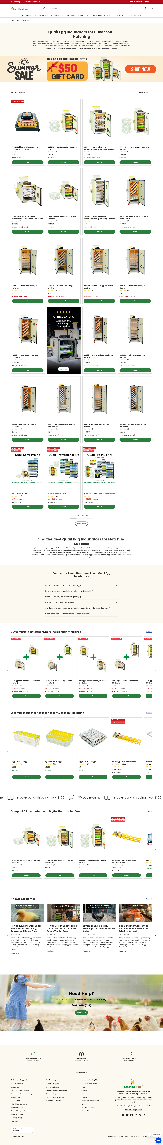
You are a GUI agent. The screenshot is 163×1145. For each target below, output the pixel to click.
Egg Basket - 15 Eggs (53, 762)
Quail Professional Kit (57, 494)
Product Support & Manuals (21, 1111)
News (84, 1094)
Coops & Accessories (100, 15)
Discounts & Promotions (20, 1090)
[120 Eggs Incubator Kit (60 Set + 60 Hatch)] (26, 657)
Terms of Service (147, 1136)
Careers (85, 1090)
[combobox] (86, 8)
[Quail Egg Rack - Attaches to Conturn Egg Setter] (126, 738)
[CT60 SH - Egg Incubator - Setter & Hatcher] (63, 190)
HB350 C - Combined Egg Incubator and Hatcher (98, 287)
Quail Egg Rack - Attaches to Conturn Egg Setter (124, 763)
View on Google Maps (133, 1110)
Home (12, 20)
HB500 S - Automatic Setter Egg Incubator (25, 425)
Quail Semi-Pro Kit (19, 494)
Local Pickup (15, 1097)
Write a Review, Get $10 (55, 1097)
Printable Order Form (19, 1104)
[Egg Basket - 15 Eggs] (59, 738)
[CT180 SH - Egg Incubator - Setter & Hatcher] (135, 121)
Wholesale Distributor (54, 1101)
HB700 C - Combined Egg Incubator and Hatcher (62, 425)
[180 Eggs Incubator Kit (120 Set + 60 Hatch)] (59, 657)
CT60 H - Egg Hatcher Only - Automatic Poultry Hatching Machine (27, 217)
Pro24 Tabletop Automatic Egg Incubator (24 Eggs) (25, 148)
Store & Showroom (89, 1107)
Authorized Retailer (53, 1087)
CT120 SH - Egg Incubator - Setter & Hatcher (62, 148)
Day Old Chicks (41, 15)
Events (84, 1097)
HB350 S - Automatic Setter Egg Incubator (25, 356)
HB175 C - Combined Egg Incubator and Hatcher (134, 217)
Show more (81, 524)
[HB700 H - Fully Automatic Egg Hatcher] (99, 398)
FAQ (83, 1104)
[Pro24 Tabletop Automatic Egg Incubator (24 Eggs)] (28, 121)
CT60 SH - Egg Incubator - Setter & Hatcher (62, 217)
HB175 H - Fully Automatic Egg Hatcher (24, 287)
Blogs (84, 1087)
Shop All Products (17, 1084)
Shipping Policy (16, 1118)
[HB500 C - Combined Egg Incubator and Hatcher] (99, 329)
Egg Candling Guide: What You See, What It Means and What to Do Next (134, 928)
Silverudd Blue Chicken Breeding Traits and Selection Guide (99, 928)
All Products (26, 15)
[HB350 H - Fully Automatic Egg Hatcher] (135, 260)
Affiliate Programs (53, 1084)
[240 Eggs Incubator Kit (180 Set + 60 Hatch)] (126, 657)
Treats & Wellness (132, 15)
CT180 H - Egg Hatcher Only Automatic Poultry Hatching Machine (99, 217)
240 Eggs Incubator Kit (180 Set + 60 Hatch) (125, 682)
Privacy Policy (112, 1136)
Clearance (15, 1087)
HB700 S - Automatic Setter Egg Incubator (133, 425)
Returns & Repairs (17, 1114)
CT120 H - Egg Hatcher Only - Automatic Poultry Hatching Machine (99, 148)
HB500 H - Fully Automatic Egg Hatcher (132, 356)
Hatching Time (19, 1136)
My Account (15, 1101)
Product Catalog (17, 1107)
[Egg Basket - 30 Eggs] (93, 738)
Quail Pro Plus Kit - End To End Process (99, 494)
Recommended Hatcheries (56, 1090)
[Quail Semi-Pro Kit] (28, 468)
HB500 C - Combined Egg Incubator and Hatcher (98, 356)
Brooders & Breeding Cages (77, 15)
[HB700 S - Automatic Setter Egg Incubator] (135, 398)
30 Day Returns (64, 797)
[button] (151, 9)
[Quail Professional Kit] (63, 468)
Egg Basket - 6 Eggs (20, 762)
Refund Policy (135, 1136)
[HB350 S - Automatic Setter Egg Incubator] (28, 329)
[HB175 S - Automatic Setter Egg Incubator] (63, 260)
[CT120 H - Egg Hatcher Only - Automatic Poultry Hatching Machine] (99, 121)
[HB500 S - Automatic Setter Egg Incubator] (28, 398)
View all (149, 632)
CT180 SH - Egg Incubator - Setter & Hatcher (134, 148)
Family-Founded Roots (90, 1101)
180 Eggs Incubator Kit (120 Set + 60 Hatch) (58, 682)
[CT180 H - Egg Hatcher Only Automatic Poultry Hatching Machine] (99, 190)
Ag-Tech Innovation (89, 1084)
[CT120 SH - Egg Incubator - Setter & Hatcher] (63, 121)
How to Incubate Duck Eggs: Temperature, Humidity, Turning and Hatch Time (26, 928)
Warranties (15, 1121)
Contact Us (148, 2)
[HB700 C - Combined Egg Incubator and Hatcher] (63, 398)
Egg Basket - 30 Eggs (87, 762)
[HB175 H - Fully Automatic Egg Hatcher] (28, 260)
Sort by (14, 92)
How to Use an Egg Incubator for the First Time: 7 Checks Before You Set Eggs (62, 928)
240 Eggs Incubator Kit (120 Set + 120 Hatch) (92, 682)
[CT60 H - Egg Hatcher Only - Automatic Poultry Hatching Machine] (28, 190)
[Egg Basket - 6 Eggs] (26, 738)
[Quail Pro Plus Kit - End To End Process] (99, 468)
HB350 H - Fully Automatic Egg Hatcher (132, 287)
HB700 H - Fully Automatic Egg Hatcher (96, 425)
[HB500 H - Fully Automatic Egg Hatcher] (135, 329)
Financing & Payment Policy (21, 1094)
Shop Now (63, 369)
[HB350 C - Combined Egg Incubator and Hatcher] (99, 260)
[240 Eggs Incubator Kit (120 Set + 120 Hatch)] (93, 657)
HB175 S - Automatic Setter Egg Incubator (61, 287)
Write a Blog (51, 1094)
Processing (117, 15)
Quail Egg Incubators (22, 20)
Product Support (136, 2)
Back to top (80, 1072)
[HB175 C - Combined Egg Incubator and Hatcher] (135, 190)
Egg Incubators (57, 15)
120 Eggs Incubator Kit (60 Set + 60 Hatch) (26, 682)
